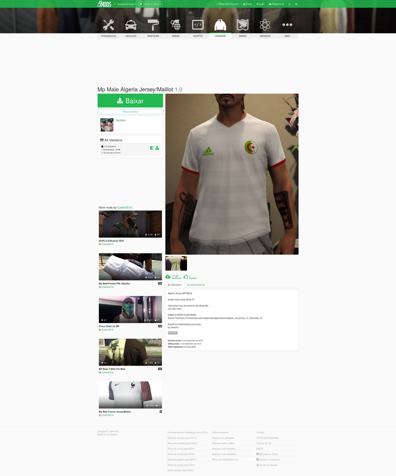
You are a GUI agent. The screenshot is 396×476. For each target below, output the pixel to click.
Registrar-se (278, 3)
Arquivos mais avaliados (224, 454)
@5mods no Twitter (268, 454)
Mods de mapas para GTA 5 (181, 464)
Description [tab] (176, 284)
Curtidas (192, 278)
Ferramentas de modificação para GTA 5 (188, 432)
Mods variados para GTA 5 (181, 470)
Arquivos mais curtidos (223, 443)
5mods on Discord (268, 464)
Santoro (121, 120)
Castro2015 (124, 207)
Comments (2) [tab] (197, 284)
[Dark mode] (289, 4)
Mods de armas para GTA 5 (181, 448)
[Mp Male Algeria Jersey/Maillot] (232, 174)
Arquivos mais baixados (223, 448)
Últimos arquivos (220, 432)
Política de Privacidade (267, 437)
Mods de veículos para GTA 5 (182, 437)
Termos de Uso (263, 443)
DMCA (259, 448)
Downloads (176, 278)
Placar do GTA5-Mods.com (225, 459)
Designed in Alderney (108, 431)
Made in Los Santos (107, 434)
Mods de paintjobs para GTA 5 (182, 443)
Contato (260, 432)
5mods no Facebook (269, 459)
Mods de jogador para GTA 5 (182, 459)
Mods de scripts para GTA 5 (181, 454)
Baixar (134, 100)
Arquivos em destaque (223, 437)
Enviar (248, 3)
